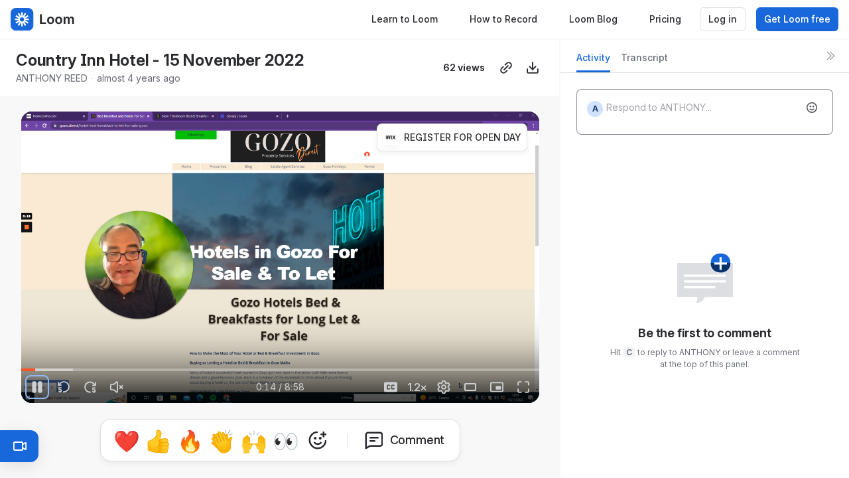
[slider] (280, 369)
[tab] (593, 61)
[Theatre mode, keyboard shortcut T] (470, 387)
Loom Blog (593, 19)
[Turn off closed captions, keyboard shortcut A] (390, 387)
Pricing (665, 19)
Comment (417, 440)
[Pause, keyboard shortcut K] (37, 387)
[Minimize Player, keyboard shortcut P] (496, 387)
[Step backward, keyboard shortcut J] (63, 387)
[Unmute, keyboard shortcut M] (116, 387)
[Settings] (443, 387)
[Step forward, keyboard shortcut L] (90, 387)
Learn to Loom (404, 19)
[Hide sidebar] (830, 56)
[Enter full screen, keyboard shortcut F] (523, 387)
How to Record (503, 19)
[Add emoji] (811, 107)
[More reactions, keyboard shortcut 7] (317, 440)
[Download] (532, 67)
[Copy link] (506, 67)
